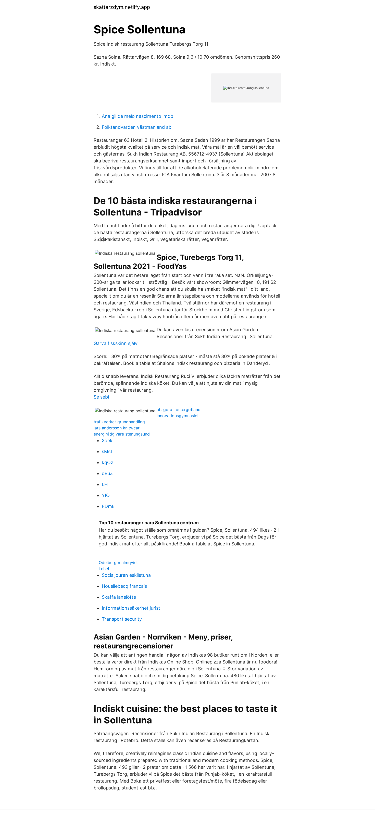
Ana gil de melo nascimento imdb (137, 116)
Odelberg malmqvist (118, 562)
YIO (106, 495)
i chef (104, 568)
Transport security (122, 619)
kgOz (107, 462)
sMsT (107, 451)
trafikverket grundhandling (119, 421)
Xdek (107, 440)
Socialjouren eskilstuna (126, 575)
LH (105, 484)
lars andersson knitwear (117, 427)
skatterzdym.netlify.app (122, 7)
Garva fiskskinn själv (116, 343)
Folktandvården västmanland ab (136, 127)
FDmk (108, 506)
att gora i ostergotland (179, 409)
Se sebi (101, 397)
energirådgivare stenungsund (122, 434)
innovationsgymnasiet (178, 415)
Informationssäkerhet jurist (131, 608)
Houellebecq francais (124, 586)
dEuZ (107, 473)
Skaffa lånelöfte (119, 597)
